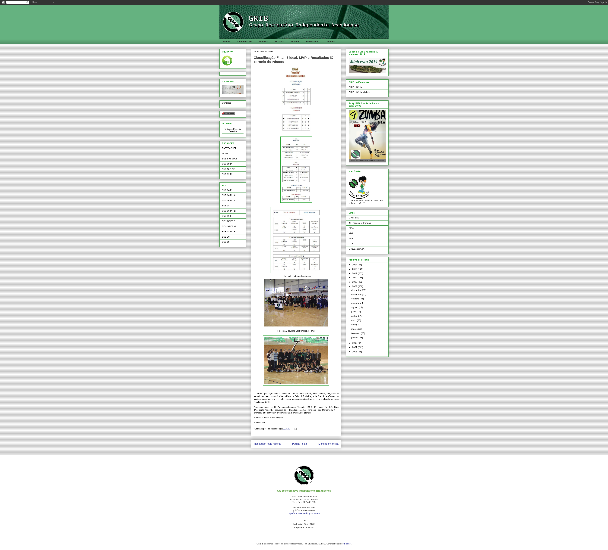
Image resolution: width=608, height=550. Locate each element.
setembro (356, 303)
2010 (355, 282)
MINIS (225, 153)
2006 (355, 351)
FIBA (351, 228)
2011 (355, 277)
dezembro (356, 290)
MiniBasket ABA (356, 249)
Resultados (312, 41)
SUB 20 (226, 237)
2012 (355, 273)
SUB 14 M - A (228, 195)
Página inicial (299, 443)
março (354, 329)
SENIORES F (228, 221)
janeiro (355, 337)
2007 (355, 347)
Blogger (347, 544)
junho (354, 316)
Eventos (263, 41)
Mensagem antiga (328, 443)
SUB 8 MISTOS (230, 158)
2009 (355, 286)
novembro (356, 294)
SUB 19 (226, 242)
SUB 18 (226, 205)
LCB (351, 243)
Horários (279, 41)
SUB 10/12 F (228, 169)
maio (354, 320)
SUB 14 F (227, 190)
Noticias (295, 41)
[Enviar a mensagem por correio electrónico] (295, 429)
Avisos (226, 41)
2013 (355, 269)
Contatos (226, 103)
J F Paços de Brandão (360, 223)
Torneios (330, 41)
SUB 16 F (227, 216)
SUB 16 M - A (228, 200)
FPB (351, 238)
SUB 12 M (227, 174)
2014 (355, 264)
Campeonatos (244, 41)
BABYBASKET (229, 148)
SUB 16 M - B (229, 211)
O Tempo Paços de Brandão (233, 130)
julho (354, 311)
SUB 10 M (227, 164)
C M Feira (354, 217)
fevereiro (356, 333)
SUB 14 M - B (229, 231)
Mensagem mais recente (267, 443)
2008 (355, 343)
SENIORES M (229, 226)
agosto (355, 307)
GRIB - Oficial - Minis (359, 92)
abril (353, 324)
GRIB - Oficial (355, 87)
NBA (351, 233)
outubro (355, 298)
